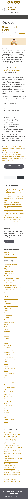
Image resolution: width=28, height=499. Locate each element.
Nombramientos (8, 350)
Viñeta (6, 422)
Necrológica (7, 347)
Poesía (6, 366)
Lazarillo (13, 156)
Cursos (6, 310)
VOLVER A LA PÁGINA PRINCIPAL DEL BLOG (14, 166)
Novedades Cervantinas (10, 472)
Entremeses (7, 320)
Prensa (6, 375)
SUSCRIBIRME (9, 241)
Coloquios (6, 301)
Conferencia (7, 303)
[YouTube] (15, 2)
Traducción (7, 417)
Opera (5, 361)
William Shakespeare (7, 160)
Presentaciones (8, 378)
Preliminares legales (9, 368)
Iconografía (7, 336)
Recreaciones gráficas (8, 476)
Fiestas (6, 327)
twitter (15, 479)
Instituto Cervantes (8, 460)
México (18, 470)
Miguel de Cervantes (9, 469)
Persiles (6, 364)
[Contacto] (18, 2)
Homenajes (7, 331)
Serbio (6, 408)
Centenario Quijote (9, 289)
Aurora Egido (6, 442)
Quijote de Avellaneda (10, 392)
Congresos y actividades (11, 306)
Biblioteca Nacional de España (11, 443)
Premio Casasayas (9, 373)
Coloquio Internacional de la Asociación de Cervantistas (12, 451)
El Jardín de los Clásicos (10, 257)
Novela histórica (8, 357)
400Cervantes (7, 432)
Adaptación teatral (9, 273)
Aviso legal (5, 491)
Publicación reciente (14, 148)
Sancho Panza (8, 405)
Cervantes (6, 146)
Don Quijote (14, 453)
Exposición (7, 324)
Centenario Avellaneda (10, 285)
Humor (6, 334)
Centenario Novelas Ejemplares (12, 287)
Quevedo (16, 158)
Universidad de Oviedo (8, 483)
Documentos (7, 313)
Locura (18, 156)
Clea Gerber (11, 449)
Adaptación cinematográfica (11, 269)
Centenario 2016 (8, 282)
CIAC (22, 447)
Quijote (22, 148)
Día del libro (20, 453)
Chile (19, 447)
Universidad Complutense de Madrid (12, 481)
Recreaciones (7, 401)
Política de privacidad (14, 491)
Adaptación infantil (9, 271)
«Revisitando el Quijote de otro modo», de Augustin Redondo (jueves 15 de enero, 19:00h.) (12, 219)
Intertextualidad (6, 156)
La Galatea (13, 146)
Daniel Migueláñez (7, 453)
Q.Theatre (18, 472)
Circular (6, 296)
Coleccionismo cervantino (11, 299)
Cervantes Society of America (10, 447)
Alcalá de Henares (15, 432)
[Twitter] (8, 2)
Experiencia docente (9, 322)
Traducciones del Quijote (8, 479)
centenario (6, 445)
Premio (6, 371)
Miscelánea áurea (9, 254)
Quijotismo (7, 394)
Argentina (6, 275)
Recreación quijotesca (10, 398)
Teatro (4, 150)
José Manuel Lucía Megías (10, 467)
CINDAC (6, 449)
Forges (6, 329)
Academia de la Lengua (10, 264)
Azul (15, 442)
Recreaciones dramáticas (14, 474)
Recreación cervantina (10, 396)
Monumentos (7, 345)
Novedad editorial (9, 352)
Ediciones (6, 317)
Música (6, 343)
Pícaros (11, 158)
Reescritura (22, 158)
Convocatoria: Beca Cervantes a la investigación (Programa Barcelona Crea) (13, 198)
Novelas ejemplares (9, 359)
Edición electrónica (9, 315)
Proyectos (7, 380)
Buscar (6, 175)
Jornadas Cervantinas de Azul (9, 465)
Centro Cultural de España (14, 445)
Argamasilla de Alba (16, 434)
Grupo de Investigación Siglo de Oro (13, 458)
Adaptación (7, 266)
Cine (5, 294)
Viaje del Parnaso (9, 419)
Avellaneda (11, 442)
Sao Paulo (15, 476)
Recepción (6, 474)
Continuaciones (6, 154)
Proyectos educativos (10, 382)
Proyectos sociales (9, 385)
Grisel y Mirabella (16, 154)
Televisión (7, 412)
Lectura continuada (9, 340)
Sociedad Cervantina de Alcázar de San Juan (12, 477)
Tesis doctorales (8, 415)
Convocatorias (8, 308)
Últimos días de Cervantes (18, 483)
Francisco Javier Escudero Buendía (10, 455)
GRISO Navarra (8, 456)
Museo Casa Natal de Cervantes (10, 470)
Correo (16, 493)
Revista (6, 403)
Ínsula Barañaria (8, 252)
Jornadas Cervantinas (10, 463)
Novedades (7, 354)
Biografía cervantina (9, 280)
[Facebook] (12, 2)
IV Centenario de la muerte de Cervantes (11, 462)
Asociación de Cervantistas (14, 8)
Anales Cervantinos (7, 434)
